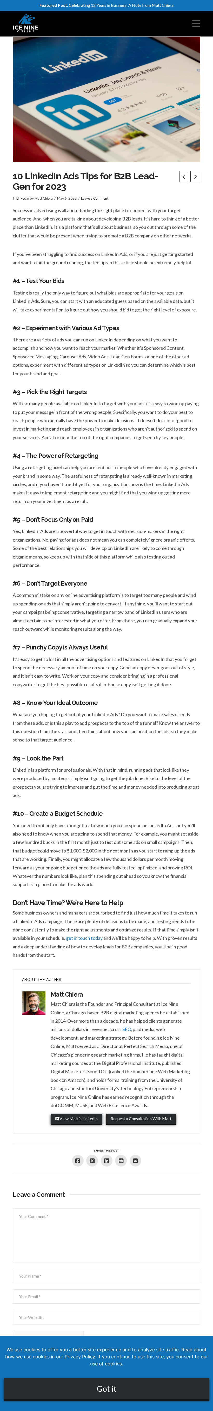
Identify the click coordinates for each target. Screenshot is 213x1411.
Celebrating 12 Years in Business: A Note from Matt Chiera (106, 5)
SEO (126, 1029)
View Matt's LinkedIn (78, 1118)
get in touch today (84, 938)
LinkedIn (22, 198)
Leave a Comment (94, 198)
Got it (106, 1388)
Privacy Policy (80, 1356)
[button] (196, 23)
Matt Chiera (67, 994)
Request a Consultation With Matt (141, 1118)
